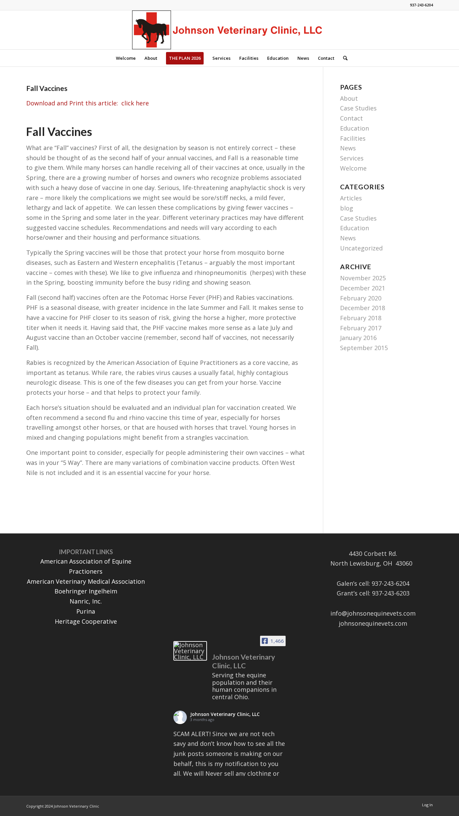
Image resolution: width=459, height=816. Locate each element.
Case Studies (358, 108)
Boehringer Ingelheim (85, 591)
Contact (351, 118)
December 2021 (362, 288)
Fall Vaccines (47, 88)
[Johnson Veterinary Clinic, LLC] (190, 651)
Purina (85, 611)
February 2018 (360, 318)
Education (354, 128)
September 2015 (364, 348)
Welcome (353, 168)
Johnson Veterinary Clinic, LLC (225, 714)
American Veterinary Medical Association (86, 581)
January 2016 (358, 338)
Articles (351, 198)
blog (346, 208)
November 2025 (363, 278)
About (349, 98)
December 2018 (362, 308)
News (348, 148)
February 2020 (360, 298)
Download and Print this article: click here (87, 103)
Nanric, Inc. (86, 601)
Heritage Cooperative (86, 621)
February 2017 (360, 328)
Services (352, 158)
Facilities (353, 138)
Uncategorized (361, 248)
